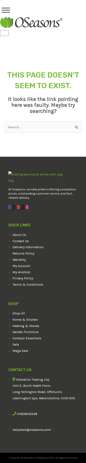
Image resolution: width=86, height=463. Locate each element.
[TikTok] (23, 207)
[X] (14, 207)
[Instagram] (27, 207)
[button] (6, 10)
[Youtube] (18, 207)
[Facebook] (9, 207)
